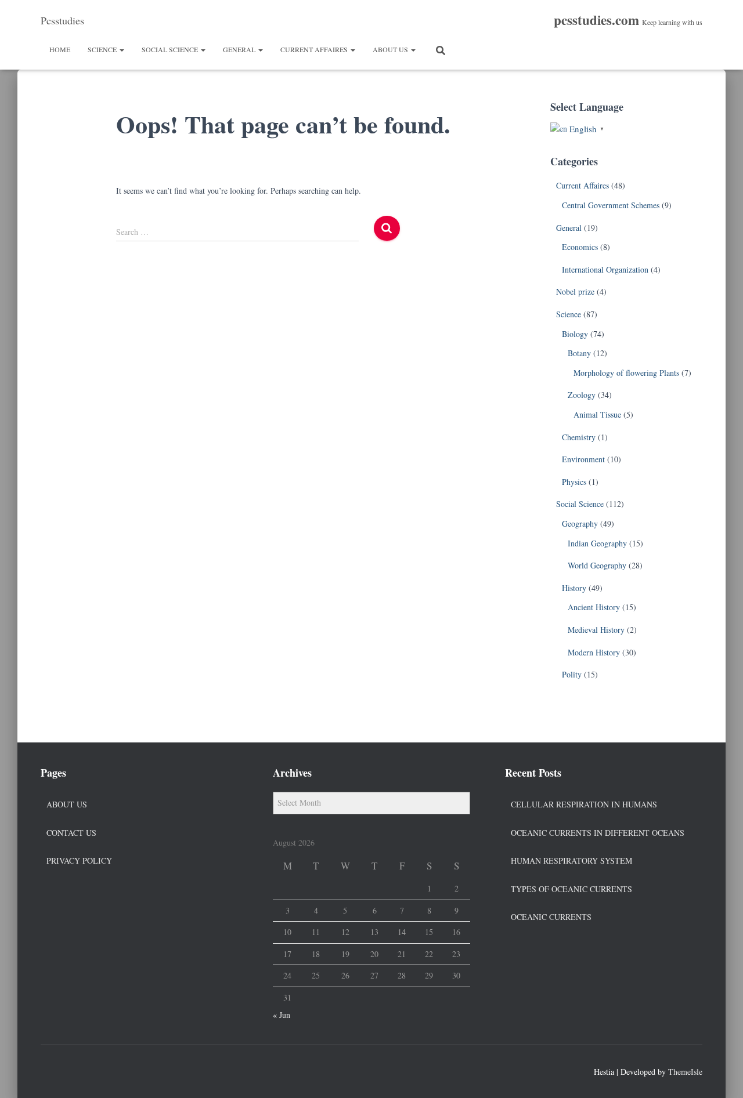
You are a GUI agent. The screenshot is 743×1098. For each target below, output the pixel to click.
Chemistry (579, 437)
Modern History (594, 652)
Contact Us (71, 832)
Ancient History (594, 607)
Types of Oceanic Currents (571, 888)
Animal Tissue (597, 414)
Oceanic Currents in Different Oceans (597, 832)
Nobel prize (575, 291)
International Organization (605, 269)
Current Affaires (314, 49)
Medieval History (596, 629)
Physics (574, 481)
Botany (579, 352)
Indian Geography (597, 543)
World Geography (597, 565)
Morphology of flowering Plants (626, 372)
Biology (575, 333)
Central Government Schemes (610, 205)
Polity (572, 674)
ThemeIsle (685, 1071)
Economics (580, 246)
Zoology (582, 394)
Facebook (50, 1070)
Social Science (171, 49)
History (574, 587)
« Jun (281, 1014)
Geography (580, 523)
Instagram (91, 1070)
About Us (391, 49)
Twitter (71, 1070)
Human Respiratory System (571, 860)
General (240, 49)
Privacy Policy (79, 860)
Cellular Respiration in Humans (584, 804)
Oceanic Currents (551, 916)
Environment (583, 459)
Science (103, 49)
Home (59, 49)
